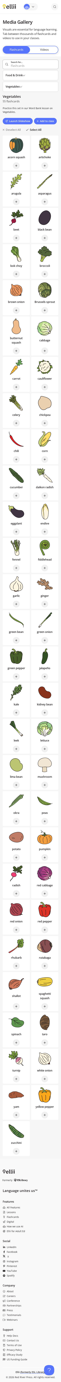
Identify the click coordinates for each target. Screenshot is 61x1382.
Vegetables (9, 112)
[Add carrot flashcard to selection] (16, 387)
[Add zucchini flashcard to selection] (16, 1151)
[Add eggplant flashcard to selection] (16, 531)
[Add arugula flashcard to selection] (16, 201)
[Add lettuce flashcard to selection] (44, 749)
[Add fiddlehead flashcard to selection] (44, 568)
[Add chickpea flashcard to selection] (44, 423)
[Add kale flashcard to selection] (16, 712)
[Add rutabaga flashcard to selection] (44, 966)
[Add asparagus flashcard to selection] (44, 201)
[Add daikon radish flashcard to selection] (44, 495)
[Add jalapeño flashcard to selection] (44, 676)
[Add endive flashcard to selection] (44, 531)
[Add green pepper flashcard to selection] (16, 676)
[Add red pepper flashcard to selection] (44, 929)
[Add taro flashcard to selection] (44, 1042)
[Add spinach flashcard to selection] (16, 1042)
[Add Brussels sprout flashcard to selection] (44, 310)
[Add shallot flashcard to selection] (16, 1006)
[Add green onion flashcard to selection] (44, 640)
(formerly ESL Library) (32, 1372)
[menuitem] (30, 1207)
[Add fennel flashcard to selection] (16, 568)
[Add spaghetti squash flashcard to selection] (44, 1006)
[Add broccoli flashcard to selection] (44, 274)
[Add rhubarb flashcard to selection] (16, 966)
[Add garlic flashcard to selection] (16, 604)
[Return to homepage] (9, 6)
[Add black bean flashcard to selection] (44, 238)
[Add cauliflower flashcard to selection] (44, 387)
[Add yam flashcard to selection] (16, 1115)
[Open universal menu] (30, 6)
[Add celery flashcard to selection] (16, 423)
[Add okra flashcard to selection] (16, 821)
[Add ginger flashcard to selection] (44, 604)
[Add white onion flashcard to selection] (44, 1079)
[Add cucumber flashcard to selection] (16, 495)
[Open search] (54, 6)
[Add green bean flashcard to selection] (16, 640)
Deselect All (13, 130)
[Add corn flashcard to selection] (44, 459)
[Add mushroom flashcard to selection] (44, 785)
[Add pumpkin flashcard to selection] (44, 857)
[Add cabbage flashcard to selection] (44, 350)
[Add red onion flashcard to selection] (16, 929)
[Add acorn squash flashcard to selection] (16, 165)
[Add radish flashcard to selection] (16, 893)
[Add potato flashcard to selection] (16, 857)
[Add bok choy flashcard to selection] (16, 274)
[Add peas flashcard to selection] (44, 821)
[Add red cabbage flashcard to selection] (44, 893)
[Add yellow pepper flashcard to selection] (44, 1115)
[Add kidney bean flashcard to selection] (44, 712)
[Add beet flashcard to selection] (16, 238)
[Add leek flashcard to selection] (16, 749)
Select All (35, 130)
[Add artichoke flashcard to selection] (44, 165)
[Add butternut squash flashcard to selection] (16, 350)
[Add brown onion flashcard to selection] (16, 310)
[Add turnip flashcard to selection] (16, 1079)
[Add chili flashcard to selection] (16, 459)
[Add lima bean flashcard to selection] (16, 785)
